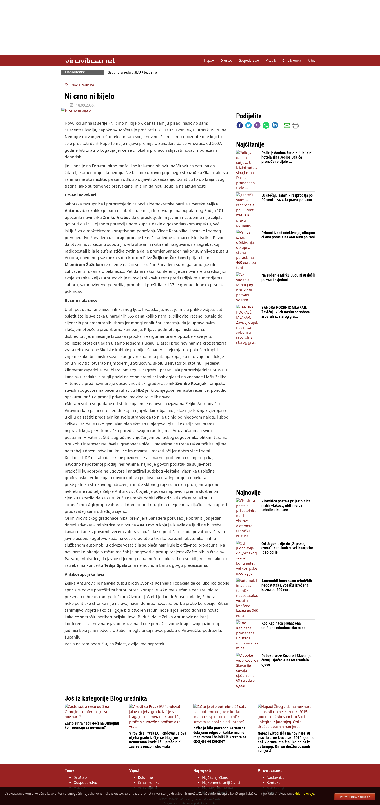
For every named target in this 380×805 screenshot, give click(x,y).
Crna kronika (291, 60)
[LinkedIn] (274, 126)
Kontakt (273, 782)
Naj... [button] (208, 60)
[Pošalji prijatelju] (287, 126)
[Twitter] (248, 126)
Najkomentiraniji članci (221, 782)
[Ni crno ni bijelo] (147, 110)
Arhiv (311, 60)
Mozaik (270, 60)
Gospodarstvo (249, 60)
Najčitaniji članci (215, 777)
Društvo (226, 60)
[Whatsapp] (266, 126)
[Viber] (257, 126)
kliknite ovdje (304, 793)
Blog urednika (81, 85)
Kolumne (145, 777)
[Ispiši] (295, 126)
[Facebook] (239, 126)
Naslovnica (276, 777)
